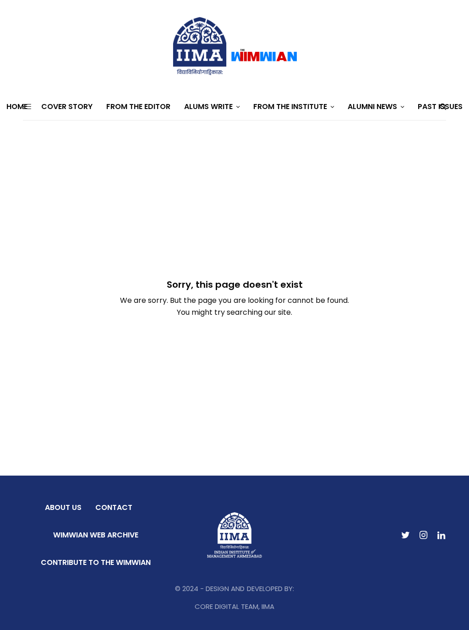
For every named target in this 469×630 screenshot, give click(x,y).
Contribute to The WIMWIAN (96, 562)
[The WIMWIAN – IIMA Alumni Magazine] (234, 46)
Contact (113, 507)
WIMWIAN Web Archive (95, 535)
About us (63, 507)
